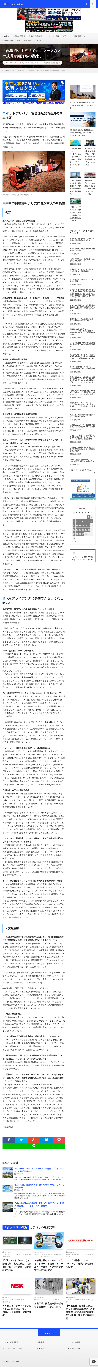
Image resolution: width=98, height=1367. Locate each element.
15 (89, 525)
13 (83, 525)
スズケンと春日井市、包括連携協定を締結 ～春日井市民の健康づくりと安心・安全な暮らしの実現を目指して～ (82, 307)
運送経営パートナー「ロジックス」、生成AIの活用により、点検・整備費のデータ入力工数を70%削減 (82, 404)
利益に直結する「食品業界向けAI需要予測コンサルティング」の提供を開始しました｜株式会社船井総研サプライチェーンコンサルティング (82, 379)
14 (86, 525)
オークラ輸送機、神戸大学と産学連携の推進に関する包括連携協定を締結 (82, 344)
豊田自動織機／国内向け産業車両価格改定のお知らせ (82, 249)
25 (77, 534)
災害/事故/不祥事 (35, 36)
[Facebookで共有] (9, 1140)
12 (80, 525)
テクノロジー (40, 1254)
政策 (18, 41)
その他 (38, 41)
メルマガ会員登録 (11, 1342)
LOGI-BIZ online (14, 1362)
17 (74, 530)
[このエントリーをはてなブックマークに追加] (46, 1140)
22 (89, 530)
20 (83, 530)
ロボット (40, 62)
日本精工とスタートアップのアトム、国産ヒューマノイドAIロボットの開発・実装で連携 (17, 1310)
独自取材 (6, 36)
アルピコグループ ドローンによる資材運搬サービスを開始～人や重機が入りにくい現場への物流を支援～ (82, 356)
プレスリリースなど (17, 1254)
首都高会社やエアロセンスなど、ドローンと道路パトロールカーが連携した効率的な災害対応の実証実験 (48, 1265)
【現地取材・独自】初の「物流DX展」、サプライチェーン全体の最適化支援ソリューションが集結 (89, 156)
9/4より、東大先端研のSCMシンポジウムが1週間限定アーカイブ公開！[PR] (82, 105)
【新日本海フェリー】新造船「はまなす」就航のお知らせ (82, 259)
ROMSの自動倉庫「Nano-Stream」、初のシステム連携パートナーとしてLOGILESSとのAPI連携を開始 (82, 331)
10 (74, 525)
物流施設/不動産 (19, 36)
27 (83, 534)
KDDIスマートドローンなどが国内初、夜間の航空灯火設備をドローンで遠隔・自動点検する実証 (17, 1265)
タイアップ (28, 41)
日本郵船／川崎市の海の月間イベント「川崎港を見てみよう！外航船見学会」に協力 (82, 449)
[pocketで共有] (59, 1140)
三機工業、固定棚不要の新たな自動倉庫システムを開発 (48, 1305)
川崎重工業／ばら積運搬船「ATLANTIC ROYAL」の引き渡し (82, 460)
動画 (26, 1254)
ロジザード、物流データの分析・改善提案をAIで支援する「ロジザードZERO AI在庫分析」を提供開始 (82, 437)
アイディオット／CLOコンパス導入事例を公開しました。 (82, 280)
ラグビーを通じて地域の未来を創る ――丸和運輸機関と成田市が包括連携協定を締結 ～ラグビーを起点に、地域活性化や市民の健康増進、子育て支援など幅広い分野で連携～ (82, 293)
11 (77, 525)
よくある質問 (75, 1342)
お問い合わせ (75, 1348)
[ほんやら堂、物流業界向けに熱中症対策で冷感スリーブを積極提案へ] (8, 1188)
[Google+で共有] (34, 1140)
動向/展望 (47, 62)
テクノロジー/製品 (53, 36)
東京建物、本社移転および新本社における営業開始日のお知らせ (82, 239)
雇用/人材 (67, 36)
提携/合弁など (48, 1256)
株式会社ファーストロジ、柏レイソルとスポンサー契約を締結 (82, 270)
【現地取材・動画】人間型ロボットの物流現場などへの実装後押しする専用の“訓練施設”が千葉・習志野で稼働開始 (80, 1312)
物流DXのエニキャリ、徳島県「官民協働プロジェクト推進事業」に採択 (82, 426)
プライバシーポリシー (13, 1348)
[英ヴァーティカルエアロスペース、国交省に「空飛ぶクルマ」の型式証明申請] (8, 1172)
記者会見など (55, 62)
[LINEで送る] (34, 1146)
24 (74, 534)
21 (86, 530)
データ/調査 (8, 41)
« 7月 (74, 541)
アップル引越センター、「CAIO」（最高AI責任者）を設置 (80, 1263)
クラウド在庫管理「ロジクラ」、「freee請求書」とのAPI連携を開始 (82, 367)
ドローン (7, 1254)
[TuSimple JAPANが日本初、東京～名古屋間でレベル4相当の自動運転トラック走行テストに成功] (8, 1207)
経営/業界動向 (79, 36)
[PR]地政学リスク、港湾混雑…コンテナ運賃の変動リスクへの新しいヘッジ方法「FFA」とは (82, 132)
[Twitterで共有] (21, 1140)
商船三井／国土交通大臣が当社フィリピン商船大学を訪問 (82, 415)
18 (77, 530)
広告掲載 (40, 1342)
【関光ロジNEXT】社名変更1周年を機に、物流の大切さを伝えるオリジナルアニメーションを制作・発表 (82, 392)
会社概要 (40, 1348)
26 (80, 534)
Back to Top (49, 1333)
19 (80, 530)
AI (69, 1254)
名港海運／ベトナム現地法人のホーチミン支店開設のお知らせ (82, 320)
